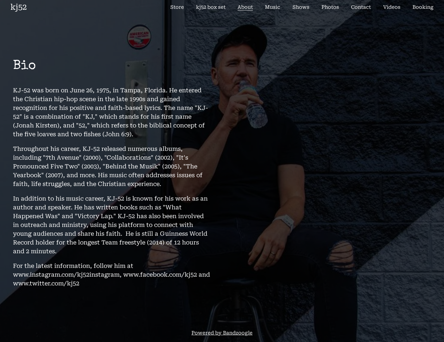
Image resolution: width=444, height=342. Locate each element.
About (245, 7)
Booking (423, 7)
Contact (361, 7)
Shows (301, 7)
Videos (391, 7)
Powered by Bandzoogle (222, 333)
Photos (330, 7)
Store (177, 7)
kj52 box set (211, 7)
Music (272, 7)
